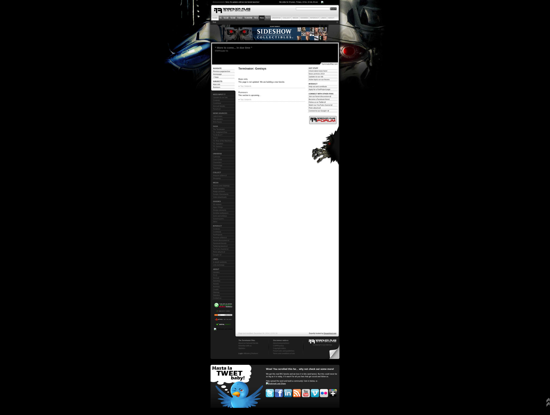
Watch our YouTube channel (320, 105)
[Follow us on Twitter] (237, 386)
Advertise (216, 281)
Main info (216, 84)
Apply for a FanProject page (319, 89)
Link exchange (218, 265)
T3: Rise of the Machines (222, 141)
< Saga (216, 77)
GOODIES (304, 18)
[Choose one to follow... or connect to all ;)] (278, 393)
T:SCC (215, 138)
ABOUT (331, 18)
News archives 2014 (317, 74)
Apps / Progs (218, 207)
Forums (216, 109)
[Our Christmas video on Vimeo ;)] (314, 393)
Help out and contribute (318, 87)
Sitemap (216, 292)
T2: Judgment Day (220, 132)
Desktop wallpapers (220, 213)
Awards (216, 284)
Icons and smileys (220, 216)
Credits (216, 290)
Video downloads (220, 197)
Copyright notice (279, 348)
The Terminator (219, 129)
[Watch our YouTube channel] (305, 393)
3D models (217, 204)
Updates (216, 272)
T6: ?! (215, 149)
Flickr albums (218, 252)
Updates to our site (220, 98)
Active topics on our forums (319, 80)
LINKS (323, 18)
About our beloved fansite (248, 343)
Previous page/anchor (221, 71)
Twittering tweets (219, 246)
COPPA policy (278, 346)
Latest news (217, 116)
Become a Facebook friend (319, 99)
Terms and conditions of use (284, 353)
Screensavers (218, 219)
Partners (254, 353)
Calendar (216, 157)
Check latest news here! (318, 71)
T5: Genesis (217, 147)
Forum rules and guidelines (283, 351)
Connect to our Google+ (318, 111)
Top (241, 86)
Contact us (217, 298)
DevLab (216, 278)
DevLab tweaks (219, 106)
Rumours (216, 87)
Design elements (219, 210)
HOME (215, 18)
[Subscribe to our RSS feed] (296, 393)
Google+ (216, 255)
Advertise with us (245, 346)
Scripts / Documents (220, 194)
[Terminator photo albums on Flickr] (323, 393)
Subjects (247, 86)
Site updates (218, 119)
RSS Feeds (217, 122)
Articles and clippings (221, 186)
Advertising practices (281, 343)
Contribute (217, 103)
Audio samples (219, 189)
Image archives (219, 191)
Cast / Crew (217, 160)
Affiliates (246, 353)
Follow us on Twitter (316, 102)
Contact (316, 345)
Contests (216, 100)
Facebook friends (219, 243)
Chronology (217, 165)
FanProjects (217, 235)
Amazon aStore (219, 176)
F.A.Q (215, 275)
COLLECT (287, 18)
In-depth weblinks (220, 262)
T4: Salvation (218, 144)
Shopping (217, 178)
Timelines (217, 168)
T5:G (214, 22)
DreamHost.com (330, 333)
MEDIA (295, 18)
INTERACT (314, 18)
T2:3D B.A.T (217, 135)
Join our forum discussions (319, 97)
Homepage (217, 74)
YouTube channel (220, 249)
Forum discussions (220, 240)
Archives (216, 287)
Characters (217, 162)
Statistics (216, 295)
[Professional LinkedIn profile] (287, 393)
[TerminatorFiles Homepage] (232, 10)
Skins (215, 222)
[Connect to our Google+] (332, 393)
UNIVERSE (276, 18)
